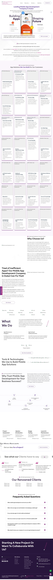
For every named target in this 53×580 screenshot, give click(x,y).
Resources (26, 3)
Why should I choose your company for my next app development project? (24, 530)
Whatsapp (50, 571)
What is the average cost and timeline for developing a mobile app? (22, 507)
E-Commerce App (19, 74)
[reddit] (7, 561)
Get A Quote (8, 302)
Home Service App (7, 120)
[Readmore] (47, 323)
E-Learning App (31, 140)
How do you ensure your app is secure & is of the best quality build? (22, 518)
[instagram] (5, 561)
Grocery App (31, 97)
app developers (12, 291)
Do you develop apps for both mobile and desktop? (19, 513)
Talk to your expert (44, 36)
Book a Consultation (44, 447)
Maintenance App (19, 119)
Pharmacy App (44, 98)
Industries (39, 3)
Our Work (16, 560)
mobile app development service (42, 253)
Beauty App (31, 120)
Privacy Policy (39, 575)
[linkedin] (4, 561)
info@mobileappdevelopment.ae (44, 563)
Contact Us (47, 2)
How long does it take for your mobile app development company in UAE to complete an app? (24, 524)
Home (21, 3)
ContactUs (50, 574)
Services (32, 3)
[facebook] (2, 561)
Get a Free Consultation (26, 352)
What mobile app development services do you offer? (19, 502)
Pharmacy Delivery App (28, 562)
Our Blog (16, 562)
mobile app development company (14, 289)
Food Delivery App (19, 97)
